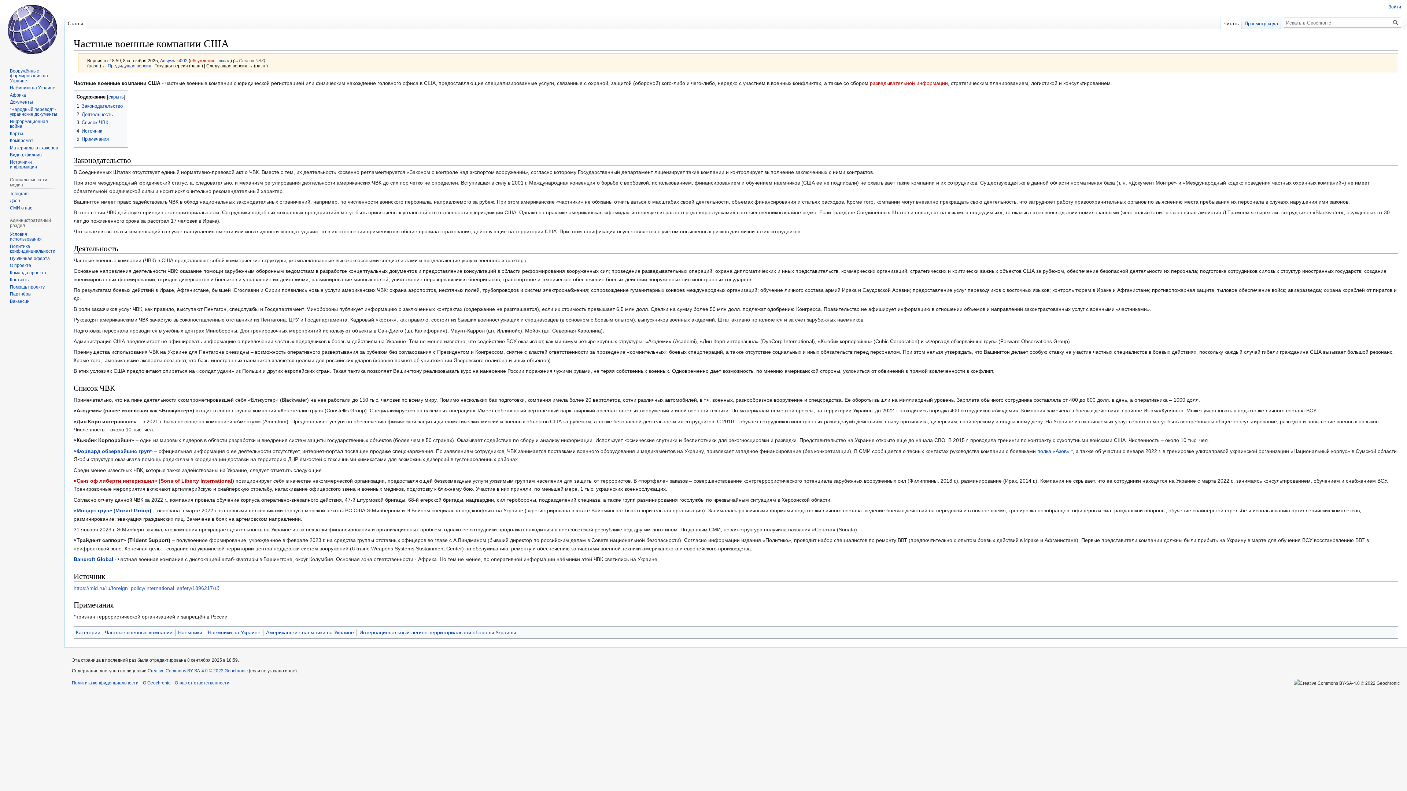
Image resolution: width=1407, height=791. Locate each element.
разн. (94, 65)
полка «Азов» (1053, 451)
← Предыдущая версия (126, 65)
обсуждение (202, 60)
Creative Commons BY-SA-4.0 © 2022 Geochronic (198, 670)
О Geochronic (156, 683)
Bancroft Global (93, 559)
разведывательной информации (909, 83)
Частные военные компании (139, 632)
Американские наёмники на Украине (310, 632)
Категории (88, 632)
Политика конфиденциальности (105, 683)
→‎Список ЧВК (249, 60)
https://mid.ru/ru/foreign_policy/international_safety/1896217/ (144, 588)
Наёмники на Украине (234, 632)
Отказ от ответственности (202, 683)
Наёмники (190, 632)
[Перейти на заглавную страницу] (32, 29)
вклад (224, 60)
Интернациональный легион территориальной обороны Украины (437, 632)
